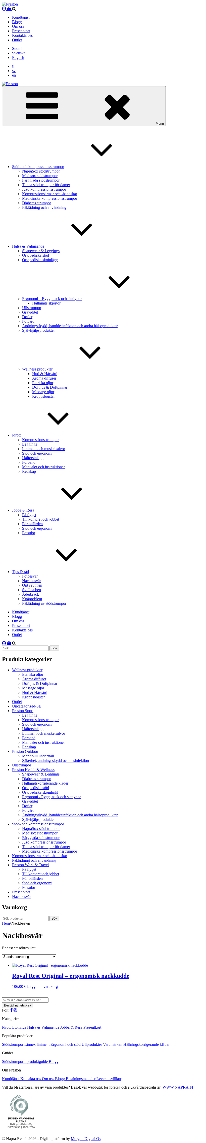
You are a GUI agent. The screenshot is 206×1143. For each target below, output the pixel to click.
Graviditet (30, 312)
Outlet (17, 40)
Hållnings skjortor (46, 303)
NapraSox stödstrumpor (41, 171)
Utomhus (19, 1027)
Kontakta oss (22, 35)
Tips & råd (20, 571)
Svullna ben (31, 590)
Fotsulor (28, 533)
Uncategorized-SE (26, 706)
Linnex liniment (37, 1044)
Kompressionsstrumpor (40, 440)
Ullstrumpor (31, 308)
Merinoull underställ (38, 756)
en (14, 75)
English (18, 57)
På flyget (29, 515)
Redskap (29, 471)
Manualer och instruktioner (43, 467)
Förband (28, 462)
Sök (54, 918)
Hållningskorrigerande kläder (45, 783)
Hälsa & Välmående (28, 246)
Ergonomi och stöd (66, 1044)
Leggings (29, 444)
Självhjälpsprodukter (38, 330)
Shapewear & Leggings (41, 251)
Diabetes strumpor (36, 203)
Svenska (18, 53)
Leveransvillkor (108, 1079)
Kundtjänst (20, 17)
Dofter (27, 317)
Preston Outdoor (25, 751)
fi (13, 66)
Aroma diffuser (44, 378)
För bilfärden (32, 524)
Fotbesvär (30, 576)
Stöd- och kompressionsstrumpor (38, 166)
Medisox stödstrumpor (40, 176)
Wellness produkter (37, 369)
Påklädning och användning (44, 207)
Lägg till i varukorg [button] (42, 986)
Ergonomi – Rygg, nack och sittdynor (52, 298)
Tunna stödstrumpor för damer (46, 185)
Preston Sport (22, 711)
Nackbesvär (31, 581)
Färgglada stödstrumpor (41, 180)
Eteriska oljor (42, 383)
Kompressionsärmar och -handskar (49, 194)
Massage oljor (43, 392)
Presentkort (21, 31)
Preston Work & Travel (30, 865)
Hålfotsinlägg (32, 458)
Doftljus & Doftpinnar (49, 387)
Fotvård (28, 321)
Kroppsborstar (43, 396)
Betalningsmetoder (81, 1079)
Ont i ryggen (32, 585)
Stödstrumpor (13, 1044)
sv (14, 71)
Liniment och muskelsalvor (43, 449)
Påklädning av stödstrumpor (44, 603)
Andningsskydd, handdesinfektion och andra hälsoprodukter (70, 326)
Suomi (17, 48)
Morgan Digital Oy (86, 1138)
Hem (6, 923)
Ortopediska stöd (35, 255)
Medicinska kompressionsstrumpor (49, 198)
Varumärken (113, 1044)
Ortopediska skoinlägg (40, 260)
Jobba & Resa (23, 510)
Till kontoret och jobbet (40, 519)
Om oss (18, 26)
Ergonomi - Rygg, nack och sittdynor (51, 797)
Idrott (16, 435)
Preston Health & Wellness (33, 769)
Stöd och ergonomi (37, 453)
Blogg (17, 22)
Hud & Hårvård (44, 374)
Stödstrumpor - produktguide (25, 1061)
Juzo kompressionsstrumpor (44, 189)
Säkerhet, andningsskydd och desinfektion (55, 760)
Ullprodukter (92, 1044)
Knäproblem (32, 599)
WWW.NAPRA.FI (178, 1087)
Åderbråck (30, 594)
